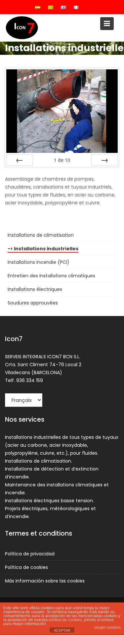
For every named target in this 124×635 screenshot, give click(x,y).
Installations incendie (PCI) (38, 262)
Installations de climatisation (41, 235)
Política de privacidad (30, 553)
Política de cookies (26, 567)
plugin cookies (108, 627)
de (62, 160)
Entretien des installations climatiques (51, 275)
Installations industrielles (46, 248)
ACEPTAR (62, 630)
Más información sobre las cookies (45, 581)
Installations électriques (35, 289)
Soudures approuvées (33, 303)
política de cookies (65, 619)
